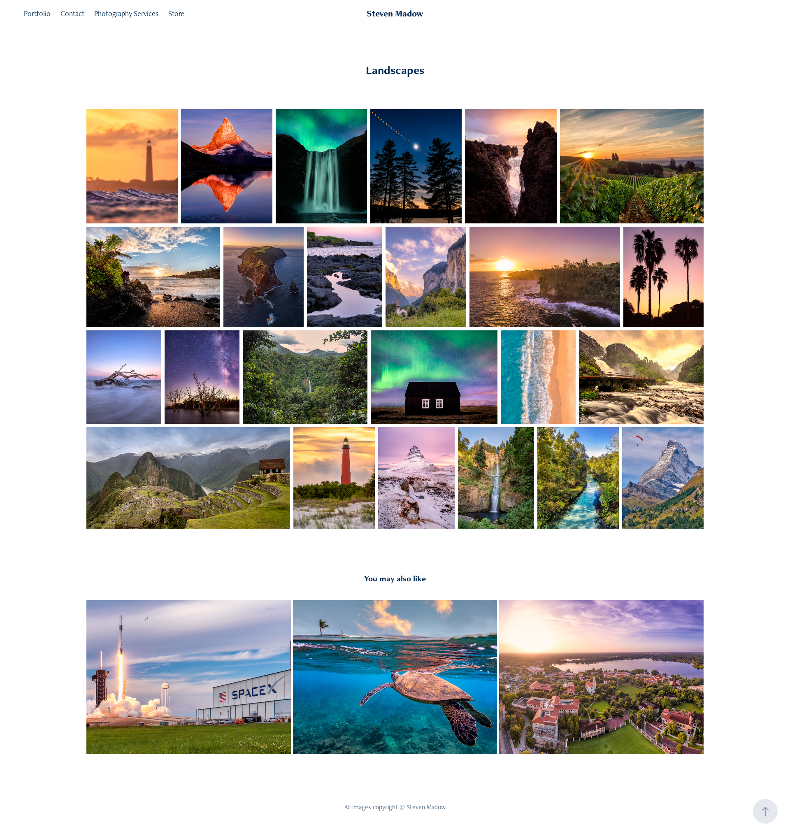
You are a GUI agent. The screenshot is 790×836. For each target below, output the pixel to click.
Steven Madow (395, 13)
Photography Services (126, 13)
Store (176, 13)
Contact (72, 13)
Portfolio (37, 13)
